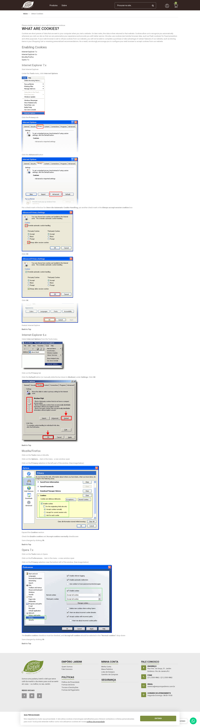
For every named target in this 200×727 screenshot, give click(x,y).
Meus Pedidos (107, 669)
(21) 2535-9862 (166, 677)
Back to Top (26, 329)
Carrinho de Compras (109, 674)
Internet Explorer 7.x (29, 52)
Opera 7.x (25, 60)
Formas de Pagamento (70, 690)
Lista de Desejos (108, 672)
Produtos (54, 5)
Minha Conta (106, 667)
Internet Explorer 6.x (29, 54)
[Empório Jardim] (28, 5)
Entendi (158, 718)
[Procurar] (153, 5)
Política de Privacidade (70, 682)
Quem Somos (67, 667)
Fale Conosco (67, 669)
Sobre (64, 5)
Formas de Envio (68, 685)
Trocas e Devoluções (70, 687)
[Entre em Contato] (193, 721)
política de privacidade (96, 722)
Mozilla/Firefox (28, 57)
